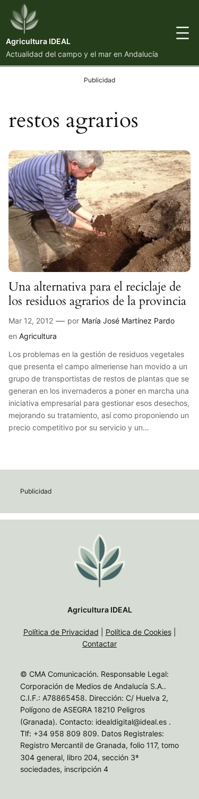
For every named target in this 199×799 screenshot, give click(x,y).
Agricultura (38, 336)
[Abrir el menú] (182, 33)
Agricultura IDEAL (38, 41)
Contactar (99, 643)
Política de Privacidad (61, 631)
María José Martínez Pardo (128, 320)
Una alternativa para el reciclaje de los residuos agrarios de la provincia (97, 294)
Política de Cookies (138, 631)
